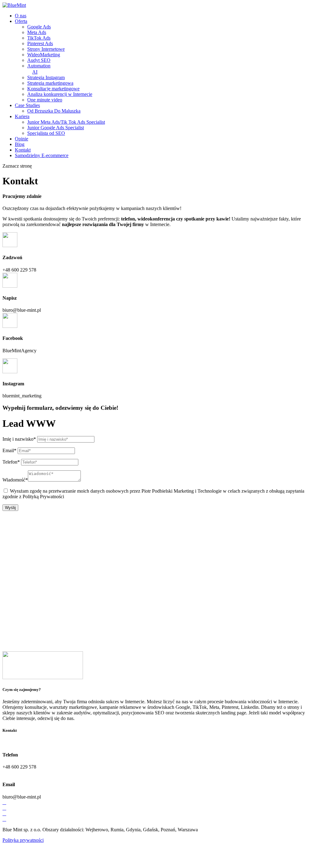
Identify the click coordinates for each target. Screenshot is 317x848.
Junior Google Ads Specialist (55, 127)
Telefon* (11, 462)
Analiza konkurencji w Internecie (59, 94)
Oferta (21, 21)
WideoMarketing (43, 54)
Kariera (22, 116)
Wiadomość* (15, 479)
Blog (19, 144)
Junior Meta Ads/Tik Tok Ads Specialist (66, 122)
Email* (9, 450)
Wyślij (10, 507)
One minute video (44, 99)
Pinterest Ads (40, 43)
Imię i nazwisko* (19, 439)
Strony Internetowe (46, 49)
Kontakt (23, 149)
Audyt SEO (38, 60)
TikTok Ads (38, 38)
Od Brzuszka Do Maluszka (53, 110)
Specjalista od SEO (46, 133)
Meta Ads (36, 32)
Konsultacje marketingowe (53, 88)
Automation (38, 69)
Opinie (21, 138)
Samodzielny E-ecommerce (41, 155)
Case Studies (27, 105)
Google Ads (39, 26)
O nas (20, 15)
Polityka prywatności (23, 840)
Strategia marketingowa (50, 83)
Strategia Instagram (46, 77)
